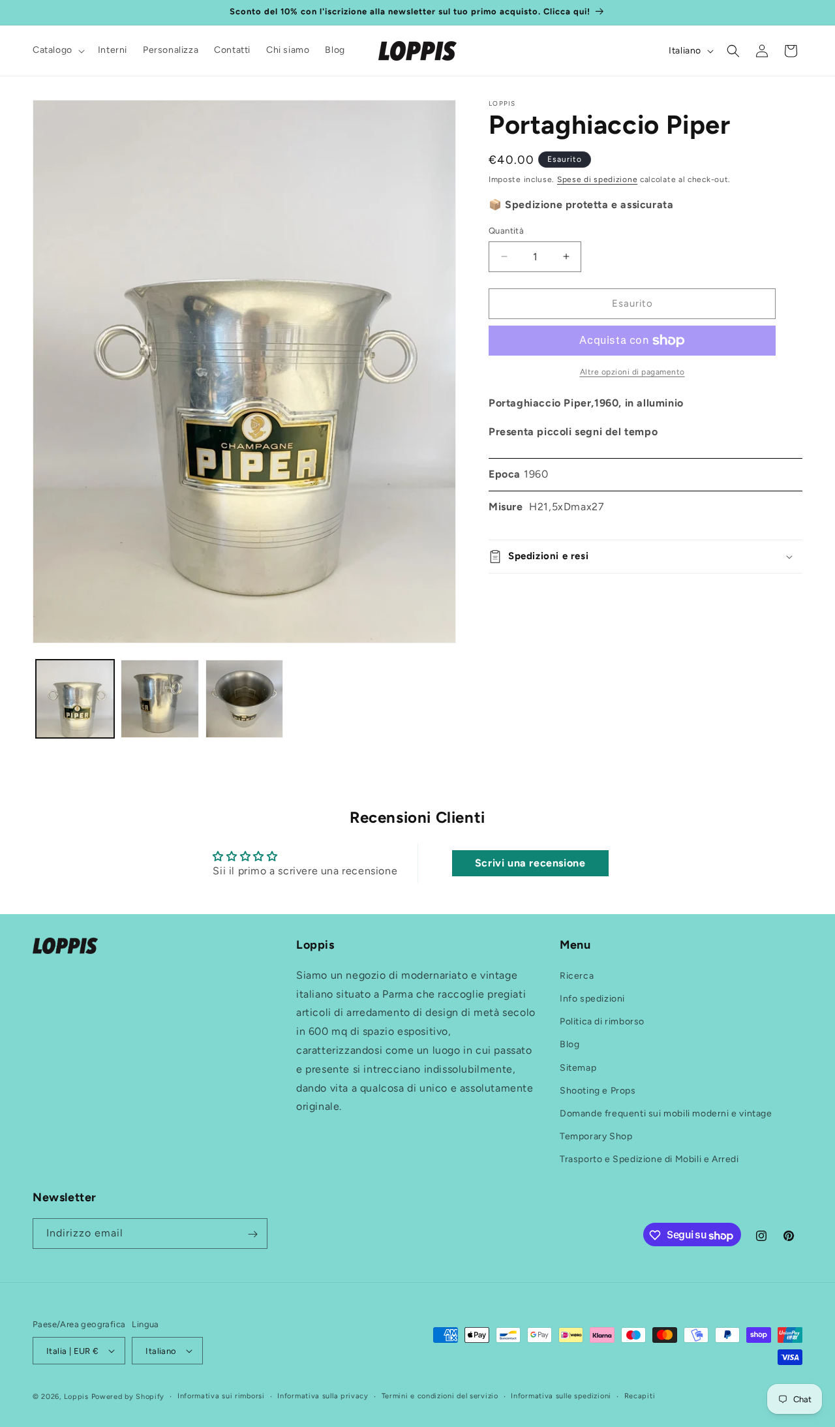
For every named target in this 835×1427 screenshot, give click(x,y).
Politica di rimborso (602, 1021)
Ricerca (577, 975)
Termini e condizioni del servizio (440, 1396)
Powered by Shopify (128, 1396)
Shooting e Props (598, 1090)
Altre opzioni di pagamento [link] (632, 371)
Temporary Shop (596, 1136)
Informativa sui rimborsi (221, 1396)
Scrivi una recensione (530, 863)
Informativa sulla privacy (323, 1396)
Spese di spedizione (597, 179)
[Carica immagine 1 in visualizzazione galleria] (75, 699)
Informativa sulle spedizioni (561, 1396)
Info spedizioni (592, 998)
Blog (569, 1044)
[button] (57, 50)
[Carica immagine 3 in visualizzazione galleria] (244, 699)
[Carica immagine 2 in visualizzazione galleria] (160, 699)
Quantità (506, 231)
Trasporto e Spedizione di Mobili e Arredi (649, 1159)
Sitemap (578, 1067)
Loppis (77, 1396)
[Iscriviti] (252, 1234)
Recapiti (640, 1396)
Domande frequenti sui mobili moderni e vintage (666, 1113)
